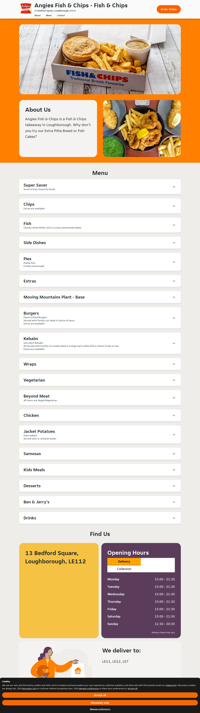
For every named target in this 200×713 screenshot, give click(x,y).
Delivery (124, 561)
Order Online (169, 9)
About (37, 15)
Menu (49, 15)
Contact (61, 15)
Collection (124, 569)
